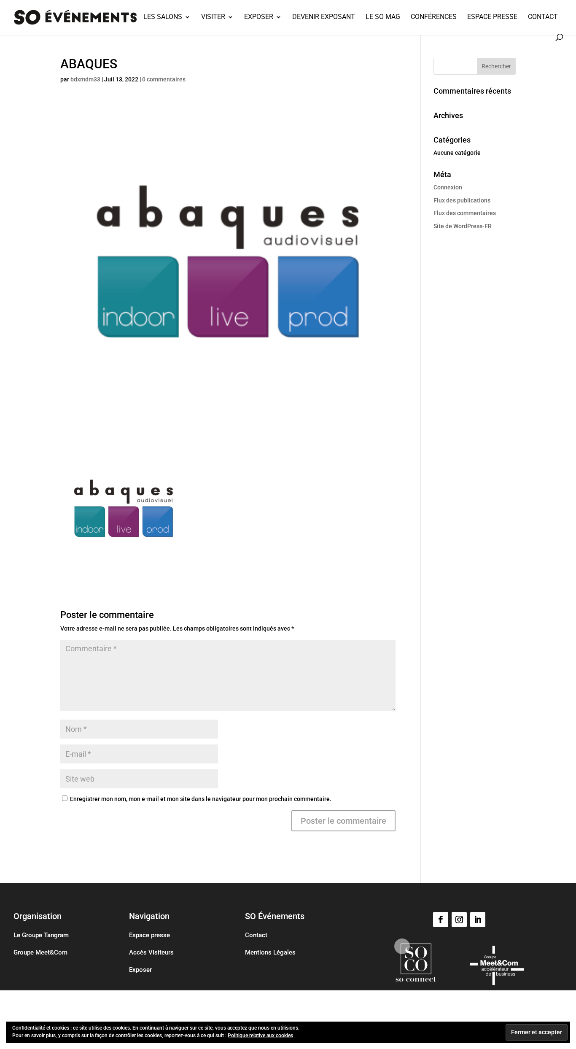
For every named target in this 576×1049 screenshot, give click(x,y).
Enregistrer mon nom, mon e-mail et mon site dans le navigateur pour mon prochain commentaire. (200, 799)
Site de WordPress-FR (462, 226)
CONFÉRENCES (434, 17)
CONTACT (543, 17)
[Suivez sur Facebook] (440, 919)
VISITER (213, 17)
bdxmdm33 (85, 79)
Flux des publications (461, 200)
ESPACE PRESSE (492, 17)
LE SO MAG (383, 17)
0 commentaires (164, 79)
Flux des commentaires (464, 213)
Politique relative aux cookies (260, 1035)
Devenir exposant (323, 17)
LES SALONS (162, 17)
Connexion (447, 187)
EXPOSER (258, 17)
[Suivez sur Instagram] (459, 919)
